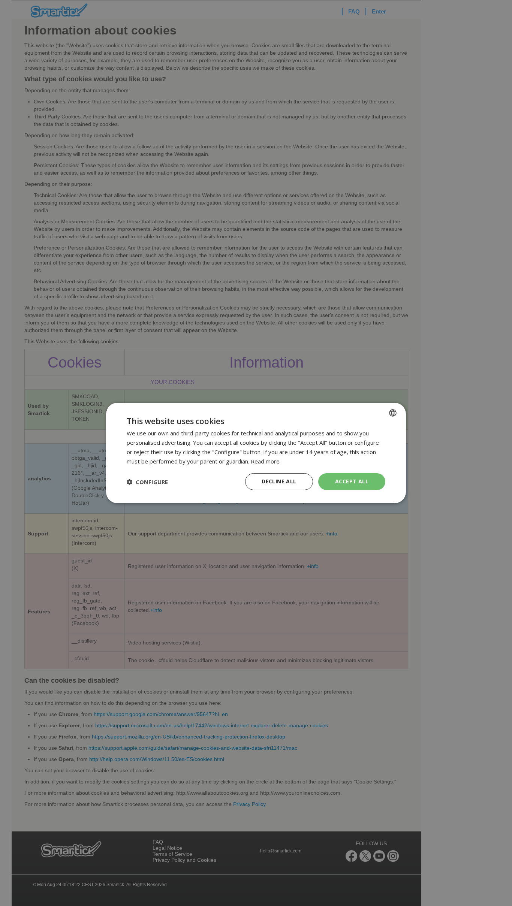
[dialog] (256, 453)
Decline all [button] (279, 481)
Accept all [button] (351, 481)
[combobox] (393, 413)
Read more (265, 461)
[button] (147, 482)
